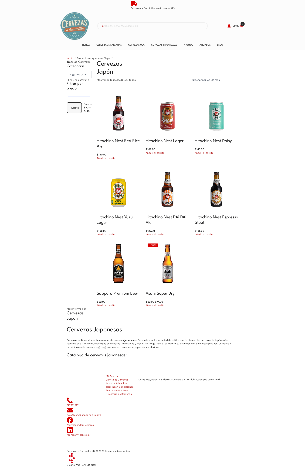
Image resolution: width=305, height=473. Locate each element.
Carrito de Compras (117, 379)
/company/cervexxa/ (79, 434)
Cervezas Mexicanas (109, 45)
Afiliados (205, 45)
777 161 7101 (73, 405)
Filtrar (74, 107)
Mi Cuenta (112, 376)
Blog (220, 45)
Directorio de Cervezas (119, 393)
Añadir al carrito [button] (106, 158)
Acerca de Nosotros (117, 390)
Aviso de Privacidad (117, 383)
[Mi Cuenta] (229, 25)
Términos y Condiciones (119, 386)
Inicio (70, 58)
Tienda (86, 45)
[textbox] (78, 79)
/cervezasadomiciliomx (80, 424)
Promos (188, 45)
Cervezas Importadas (164, 45)
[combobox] (78, 79)
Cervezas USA (136, 45)
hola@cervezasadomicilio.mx (84, 414)
